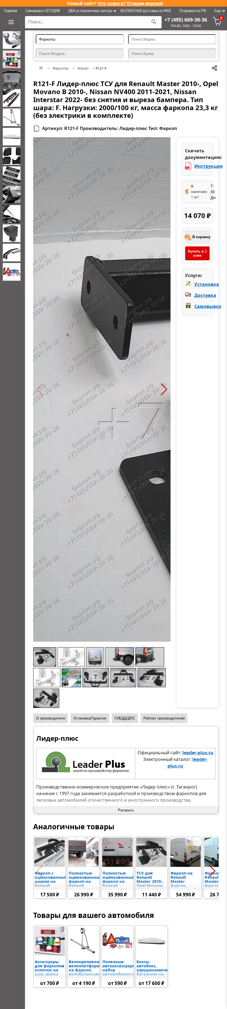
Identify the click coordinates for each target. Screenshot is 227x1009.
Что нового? (111, 3)
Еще (218, 10)
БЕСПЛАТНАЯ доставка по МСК (146, 10)
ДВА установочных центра (90, 10)
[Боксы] (12, 136)
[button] (39, 389)
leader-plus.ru (197, 753)
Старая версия (144, 3)
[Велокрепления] (12, 117)
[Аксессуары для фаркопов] (12, 59)
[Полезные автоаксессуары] (12, 272)
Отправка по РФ (192, 10)
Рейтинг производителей (164, 718)
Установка (206, 284)
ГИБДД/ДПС (125, 718)
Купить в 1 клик (197, 253)
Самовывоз (207, 306)
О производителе (50, 718)
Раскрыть (126, 810)
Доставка (205, 295)
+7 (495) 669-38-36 (185, 19)
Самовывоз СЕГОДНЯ (42, 10)
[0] (217, 24)
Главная (10, 10)
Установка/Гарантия (89, 718)
